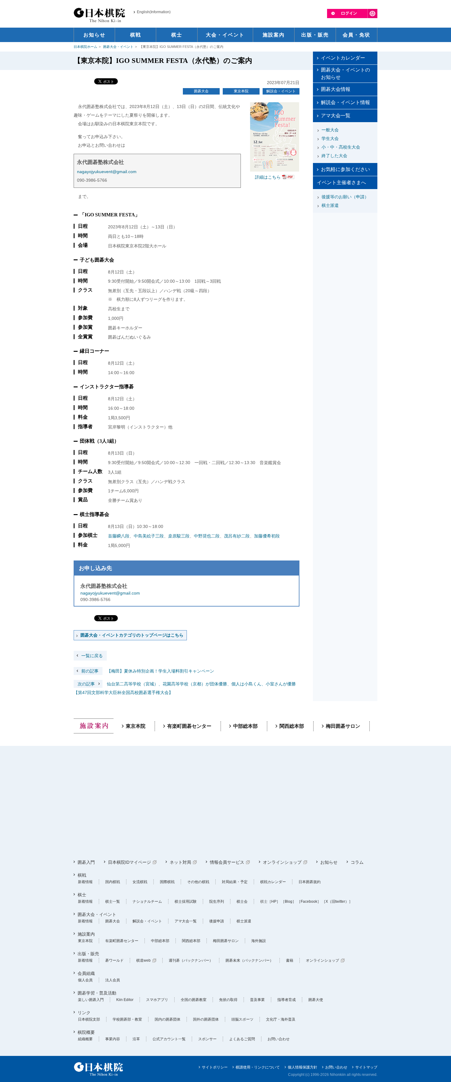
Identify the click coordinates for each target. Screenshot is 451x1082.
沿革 (136, 1039)
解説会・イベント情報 (345, 102)
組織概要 (85, 1039)
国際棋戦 (167, 882)
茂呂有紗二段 (237, 535)
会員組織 (86, 973)
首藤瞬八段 (118, 535)
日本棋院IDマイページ (129, 862)
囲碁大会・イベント (118, 46)
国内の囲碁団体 (167, 1019)
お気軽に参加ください (345, 169)
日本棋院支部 (89, 1019)
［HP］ (274, 901)
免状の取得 (228, 1000)
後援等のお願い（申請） (345, 196)
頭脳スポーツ (242, 1019)
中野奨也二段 (207, 535)
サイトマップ (366, 1067)
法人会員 (112, 980)
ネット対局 (180, 862)
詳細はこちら (268, 177)
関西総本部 (291, 726)
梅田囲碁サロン (343, 726)
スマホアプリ (157, 1000)
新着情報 (85, 882)
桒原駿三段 (179, 535)
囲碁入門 (86, 862)
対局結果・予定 (235, 882)
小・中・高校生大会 (341, 147)
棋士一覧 (112, 901)
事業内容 (112, 1039)
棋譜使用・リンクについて (258, 1067)
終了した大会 (334, 155)
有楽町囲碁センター (189, 726)
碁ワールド (114, 960)
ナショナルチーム (147, 901)
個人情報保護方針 (302, 1067)
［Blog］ (288, 901)
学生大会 (330, 138)
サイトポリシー (215, 1067)
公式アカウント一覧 (169, 1039)
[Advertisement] (345, 253)
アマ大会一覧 (335, 115)
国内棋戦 (112, 882)
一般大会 (330, 129)
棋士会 (242, 901)
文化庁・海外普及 (280, 1019)
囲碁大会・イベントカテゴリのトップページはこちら (131, 635)
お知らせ (328, 862)
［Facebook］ (309, 901)
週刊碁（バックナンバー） (191, 960)
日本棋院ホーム (85, 46)
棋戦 (82, 875)
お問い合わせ (279, 1039)
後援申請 (216, 921)
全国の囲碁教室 (193, 1000)
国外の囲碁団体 (206, 1019)
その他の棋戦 (198, 882)
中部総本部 (245, 726)
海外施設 (258, 941)
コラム (357, 862)
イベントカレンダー (343, 57)
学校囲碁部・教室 (127, 1019)
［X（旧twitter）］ (337, 901)
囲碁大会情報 (335, 89)
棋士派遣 (330, 205)
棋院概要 (86, 1032)
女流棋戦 (140, 882)
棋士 (82, 894)
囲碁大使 (315, 1000)
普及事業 (257, 1000)
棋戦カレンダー (273, 882)
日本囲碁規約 (310, 882)
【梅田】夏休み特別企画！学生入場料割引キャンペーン (147, 671)
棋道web (143, 960)
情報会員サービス (227, 862)
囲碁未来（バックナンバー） (249, 960)
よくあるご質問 (242, 1039)
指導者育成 (286, 1000)
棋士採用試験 (186, 901)
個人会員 (85, 980)
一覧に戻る (92, 655)
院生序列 (216, 901)
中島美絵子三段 (149, 535)
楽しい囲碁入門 (91, 1000)
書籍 (289, 960)
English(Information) (154, 12)
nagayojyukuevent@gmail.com (107, 171)
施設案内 (86, 934)
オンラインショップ (282, 862)
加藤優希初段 (267, 535)
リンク (84, 1012)
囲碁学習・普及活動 (97, 993)
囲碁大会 (201, 91)
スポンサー (207, 1039)
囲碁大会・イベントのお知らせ (345, 73)
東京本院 (241, 91)
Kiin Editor (124, 1000)
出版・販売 (88, 953)
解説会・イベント (281, 91)
